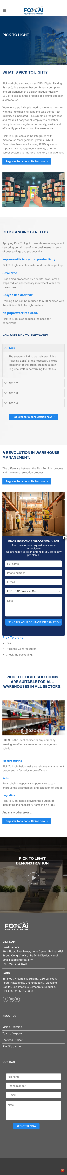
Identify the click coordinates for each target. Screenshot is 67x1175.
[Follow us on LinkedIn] (11, 999)
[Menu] (4, 10)
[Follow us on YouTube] (17, 999)
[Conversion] (6, 347)
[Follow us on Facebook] (5, 999)
